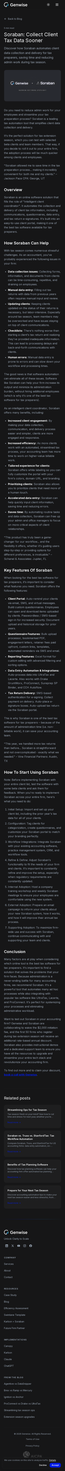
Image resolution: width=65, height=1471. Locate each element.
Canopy (8, 1346)
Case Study (10, 1295)
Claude (8, 1359)
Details (52, 1460)
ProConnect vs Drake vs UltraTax (22, 1403)
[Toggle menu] (57, 5)
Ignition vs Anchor (14, 1397)
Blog (6, 1301)
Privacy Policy (32, 1446)
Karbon (8, 1352)
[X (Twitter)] (12, 1245)
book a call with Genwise (20, 1074)
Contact (8, 1277)
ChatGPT (9, 1365)
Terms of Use (32, 1439)
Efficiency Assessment (16, 1308)
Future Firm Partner (14, 1328)
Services (9, 1263)
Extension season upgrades (19, 1416)
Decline (43, 1465)
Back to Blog (15, 18)
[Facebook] (30, 1245)
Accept (55, 1465)
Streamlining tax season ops (19, 1410)
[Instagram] (24, 1245)
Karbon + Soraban (14, 1321)
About (7, 1270)
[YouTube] (18, 1245)
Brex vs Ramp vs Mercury (18, 1390)
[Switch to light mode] (48, 5)
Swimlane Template (14, 1314)
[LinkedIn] (6, 1245)
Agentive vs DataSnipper (17, 1383)
